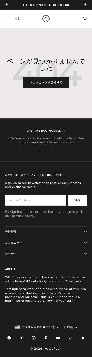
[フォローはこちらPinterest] (46, 338)
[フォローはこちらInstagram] (34, 338)
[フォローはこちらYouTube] (58, 338)
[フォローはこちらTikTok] (70, 338)
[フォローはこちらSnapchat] (83, 338)
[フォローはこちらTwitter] (21, 338)
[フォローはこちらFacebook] (9, 338)
